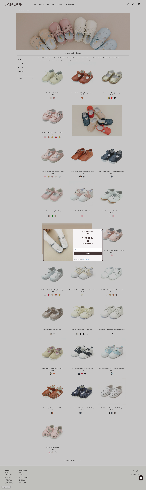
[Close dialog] (101, 230)
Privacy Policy (79, 259)
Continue (87, 253)
